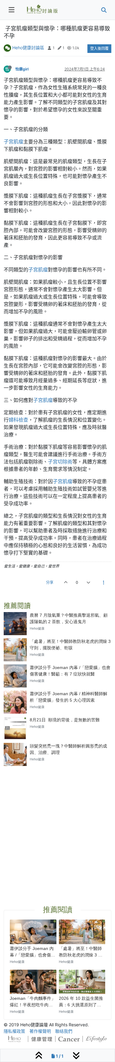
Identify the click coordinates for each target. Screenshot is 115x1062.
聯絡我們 (63, 1031)
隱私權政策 (14, 1031)
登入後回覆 (99, 48)
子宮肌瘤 (13, 141)
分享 (49, 582)
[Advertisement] (57, 828)
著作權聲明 (40, 1031)
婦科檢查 (18, 420)
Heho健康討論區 (28, 47)
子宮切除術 (60, 462)
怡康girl (22, 69)
